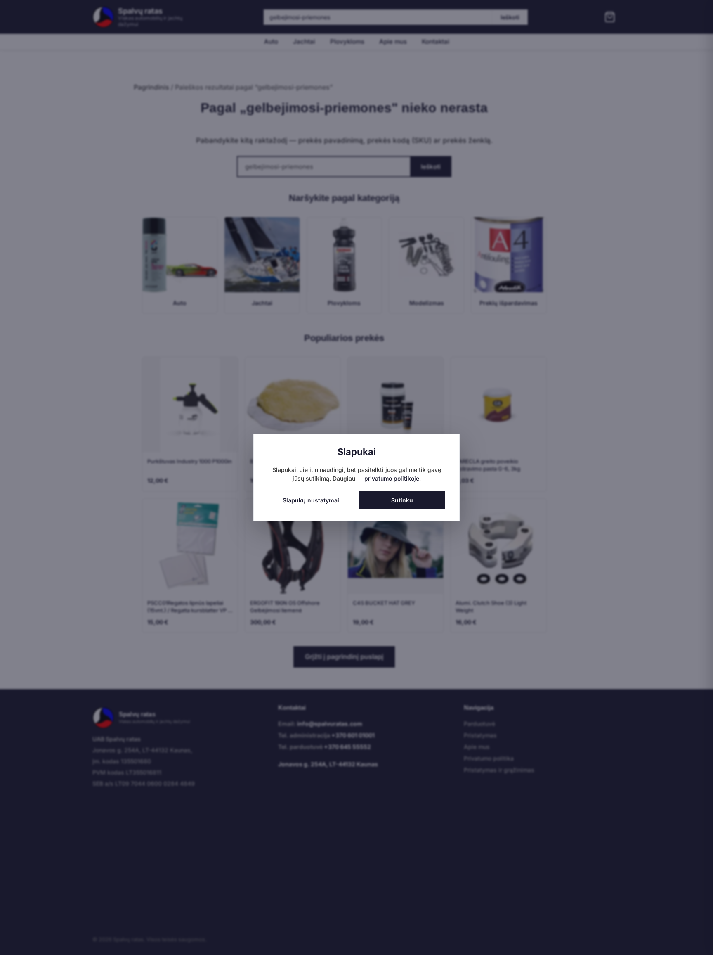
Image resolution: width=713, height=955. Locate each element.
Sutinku (402, 500)
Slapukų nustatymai (311, 500)
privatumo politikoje (391, 478)
